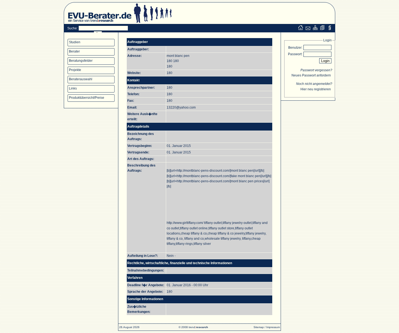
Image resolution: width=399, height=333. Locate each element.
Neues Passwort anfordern (311, 75)
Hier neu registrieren (315, 89)
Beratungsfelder (81, 61)
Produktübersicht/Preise (86, 98)
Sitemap (259, 327)
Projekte (75, 70)
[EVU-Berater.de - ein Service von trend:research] (98, 23)
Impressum (273, 327)
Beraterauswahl (80, 79)
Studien (74, 42)
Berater (74, 51)
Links (73, 88)
